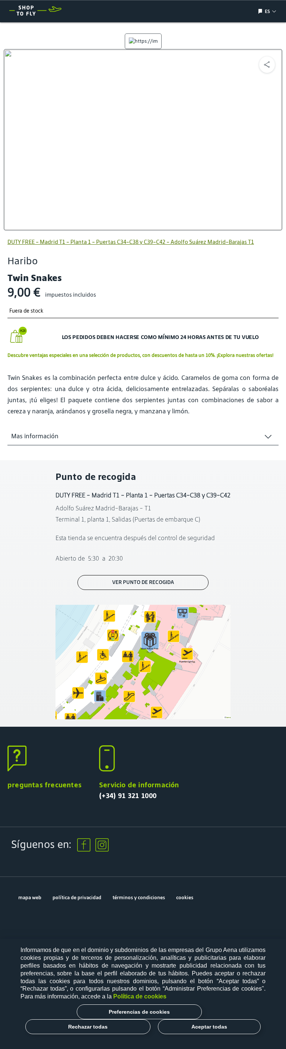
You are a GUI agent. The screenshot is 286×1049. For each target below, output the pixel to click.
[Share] (267, 65)
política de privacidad (77, 897)
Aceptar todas (209, 1027)
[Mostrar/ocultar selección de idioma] (261, 11)
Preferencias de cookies (139, 1012)
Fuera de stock (26, 311)
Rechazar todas (88, 1027)
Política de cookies (139, 996)
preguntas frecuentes (44, 784)
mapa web (29, 897)
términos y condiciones (138, 897)
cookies (184, 897)
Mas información (34, 436)
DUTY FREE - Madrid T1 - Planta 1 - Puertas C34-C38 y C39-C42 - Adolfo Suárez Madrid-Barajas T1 (130, 241)
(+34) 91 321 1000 (127, 795)
